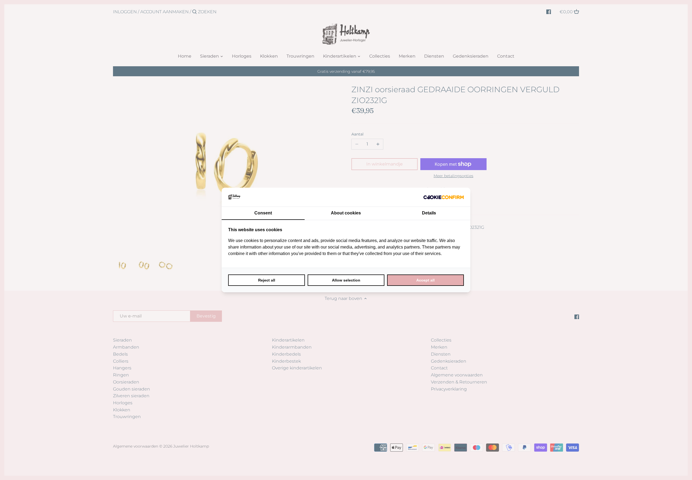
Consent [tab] (263, 213)
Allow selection (346, 280)
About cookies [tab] (346, 213)
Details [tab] (429, 213)
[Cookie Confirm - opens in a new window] (443, 197)
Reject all (266, 280)
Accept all (425, 280)
